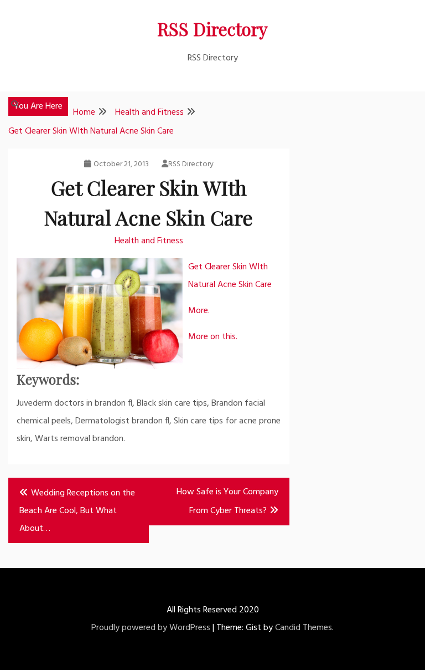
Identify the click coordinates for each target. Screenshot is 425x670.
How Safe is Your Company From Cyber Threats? (227, 501)
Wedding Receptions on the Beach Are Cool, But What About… (77, 511)
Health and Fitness (149, 241)
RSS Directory (212, 28)
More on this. (212, 337)
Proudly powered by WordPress (150, 628)
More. (199, 311)
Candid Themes (303, 628)
